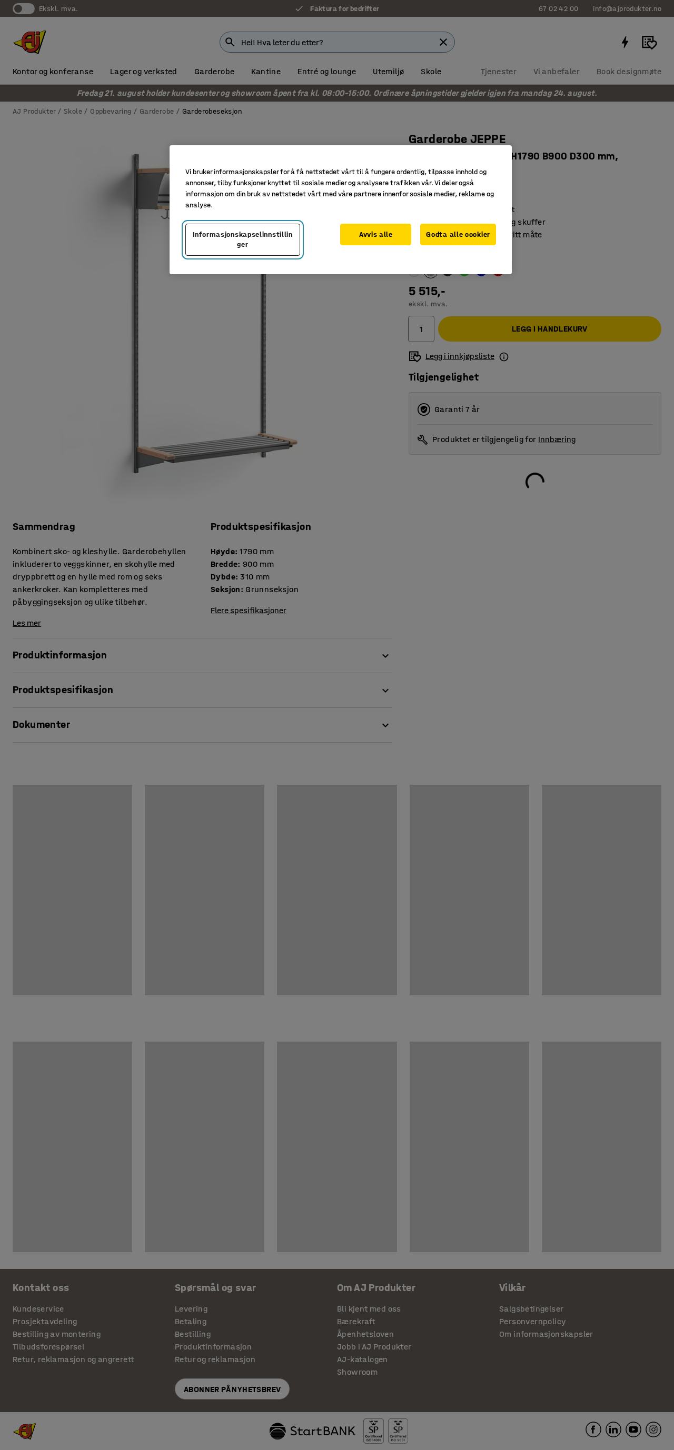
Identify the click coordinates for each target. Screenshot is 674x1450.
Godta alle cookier (458, 234)
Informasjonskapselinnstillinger (243, 239)
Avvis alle (376, 234)
